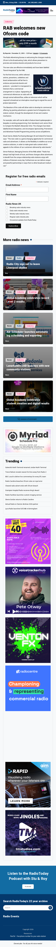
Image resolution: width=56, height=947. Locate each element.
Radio (19, 258)
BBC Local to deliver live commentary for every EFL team (25, 477)
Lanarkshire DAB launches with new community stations (28, 367)
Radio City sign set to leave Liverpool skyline (23, 265)
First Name (11, 194)
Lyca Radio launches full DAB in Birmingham (21, 509)
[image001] (28, 541)
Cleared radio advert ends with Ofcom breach (21, 486)
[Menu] (51, 10)
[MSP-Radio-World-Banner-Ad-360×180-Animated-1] (28, 441)
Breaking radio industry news (20, 207)
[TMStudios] (28, 833)
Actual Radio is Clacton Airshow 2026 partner (21, 504)
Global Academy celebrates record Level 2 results (28, 299)
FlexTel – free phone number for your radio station (28, 936)
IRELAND (34, 2)
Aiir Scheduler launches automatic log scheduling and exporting (27, 333)
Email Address (14, 185)
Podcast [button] (28, 887)
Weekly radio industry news (19, 214)
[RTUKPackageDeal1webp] (28, 43)
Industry (8, 22)
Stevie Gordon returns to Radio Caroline (19, 499)
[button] (50, 908)
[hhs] (28, 640)
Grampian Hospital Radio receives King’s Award (22, 490)
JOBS (40, 2)
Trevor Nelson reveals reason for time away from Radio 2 (25, 472)
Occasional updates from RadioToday (23, 220)
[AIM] (28, 784)
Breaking (32, 292)
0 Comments (44, 53)
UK (29, 2)
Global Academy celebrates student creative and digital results (28, 401)
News (9, 258)
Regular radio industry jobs (19, 217)
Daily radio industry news (19, 211)
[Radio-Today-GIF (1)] (28, 688)
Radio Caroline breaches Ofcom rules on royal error (23, 481)
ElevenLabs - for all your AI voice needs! (28, 944)
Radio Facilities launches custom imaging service (23, 495)
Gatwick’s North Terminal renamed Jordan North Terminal (25, 467)
